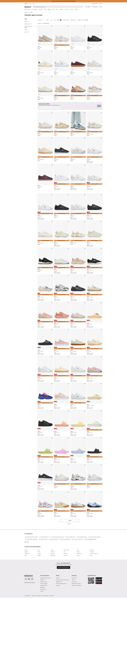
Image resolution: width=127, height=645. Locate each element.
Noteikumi (61, 585)
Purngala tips (79, 19)
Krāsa (51, 19)
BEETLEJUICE (53, 555)
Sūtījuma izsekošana (43, 583)
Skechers (78, 551)
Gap (64, 551)
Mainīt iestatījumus (39, 595)
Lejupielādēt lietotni (95, 3)
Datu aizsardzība (51, 595)
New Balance (79, 553)
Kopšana (73, 579)
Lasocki (52, 549)
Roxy (77, 549)
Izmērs (47, 19)
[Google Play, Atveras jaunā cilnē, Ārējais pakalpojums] (99, 578)
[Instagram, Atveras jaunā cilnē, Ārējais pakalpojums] (26, 579)
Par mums (58, 577)
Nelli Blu (39, 555)
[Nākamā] (124, 1)
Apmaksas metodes (43, 585)
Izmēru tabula (74, 577)
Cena (55, 19)
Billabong (26, 549)
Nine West (65, 553)
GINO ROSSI (27, 553)
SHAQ (26, 555)
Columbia (65, 555)
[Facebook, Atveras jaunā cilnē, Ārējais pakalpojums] (32, 579)
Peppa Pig (52, 553)
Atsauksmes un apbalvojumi (76, 585)
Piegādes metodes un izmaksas (45, 577)
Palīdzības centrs (43, 589)
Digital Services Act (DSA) (76, 583)
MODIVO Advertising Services (63, 583)
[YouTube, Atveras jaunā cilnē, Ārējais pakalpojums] (29, 579)
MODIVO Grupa (63, 581)
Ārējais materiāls (66, 19)
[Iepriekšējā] (3, 1)
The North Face (66, 549)
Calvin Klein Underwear (94, 553)
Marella (78, 555)
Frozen (39, 549)
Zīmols (59, 19)
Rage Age (26, 551)
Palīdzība (100, 3)
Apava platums (73, 19)
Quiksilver (39, 553)
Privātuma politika (45, 595)
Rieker (39, 551)
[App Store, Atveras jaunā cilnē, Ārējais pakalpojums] (99, 581)
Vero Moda (53, 551)
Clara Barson (92, 551)
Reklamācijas (42, 587)
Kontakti (41, 591)
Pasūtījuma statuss (43, 581)
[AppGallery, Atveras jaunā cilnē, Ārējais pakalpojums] (99, 583)
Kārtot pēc (40, 19)
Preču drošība (74, 581)
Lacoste (91, 555)
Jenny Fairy (92, 549)
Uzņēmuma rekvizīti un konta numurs (62, 579)
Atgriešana (42, 579)
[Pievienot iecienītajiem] (52, 26)
